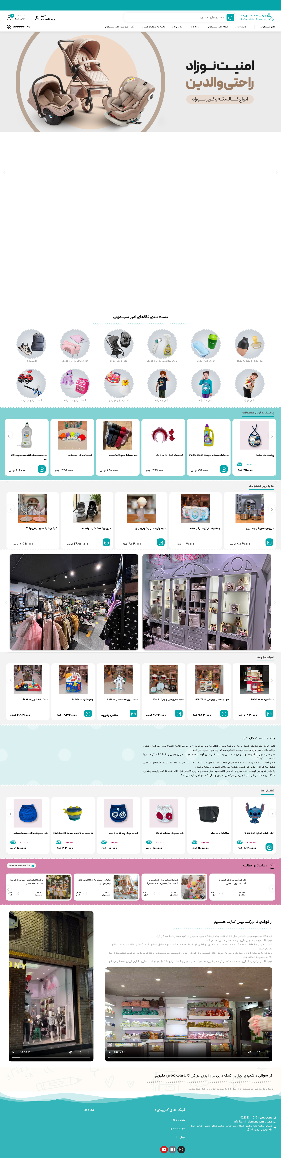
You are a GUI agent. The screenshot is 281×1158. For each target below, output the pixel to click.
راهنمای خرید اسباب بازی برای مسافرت (230, 881)
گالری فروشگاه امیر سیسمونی (119, 26)
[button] (4, 172)
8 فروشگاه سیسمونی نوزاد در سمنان (28, 881)
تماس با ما (177, 26)
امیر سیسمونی (267, 26)
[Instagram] (181, 1149)
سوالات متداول (177, 1129)
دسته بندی (240, 26)
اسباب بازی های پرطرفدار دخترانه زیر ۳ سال (93, 881)
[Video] (172, 1149)
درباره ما (195, 26)
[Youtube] (164, 1149)
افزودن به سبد (178, 469)
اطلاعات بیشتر (133, 713)
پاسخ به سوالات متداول (152, 26)
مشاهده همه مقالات (19, 865)
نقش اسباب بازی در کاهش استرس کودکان (164, 881)
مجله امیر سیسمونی (217, 26)
